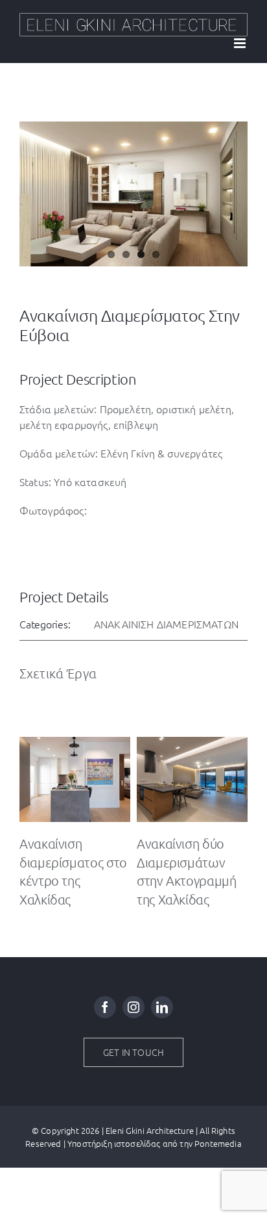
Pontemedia (218, 1143)
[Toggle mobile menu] (241, 43)
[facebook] (105, 1007)
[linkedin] (162, 1007)
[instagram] (133, 1007)
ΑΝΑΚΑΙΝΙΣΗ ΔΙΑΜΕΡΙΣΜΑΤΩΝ (166, 624)
